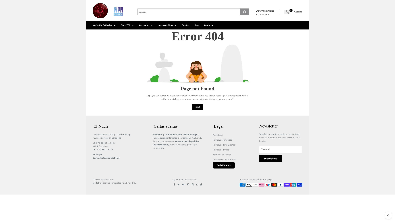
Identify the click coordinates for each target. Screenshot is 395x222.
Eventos (185, 25)
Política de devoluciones (224, 144)
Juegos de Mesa (165, 25)
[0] (287, 12)
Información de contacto (224, 159)
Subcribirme (270, 158)
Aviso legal (218, 135)
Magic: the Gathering (102, 25)
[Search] (244, 11)
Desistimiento (224, 165)
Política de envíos (221, 149)
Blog (197, 25)
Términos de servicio (222, 154)
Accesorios (144, 25)
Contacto (208, 25)
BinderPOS (131, 182)
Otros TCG (125, 25)
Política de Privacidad (222, 139)
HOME (197, 107)
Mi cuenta (261, 14)
